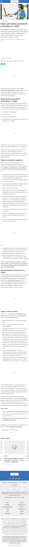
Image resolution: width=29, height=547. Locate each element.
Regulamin (4, 482)
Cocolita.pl (7, 513)
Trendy (6, 456)
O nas (20, 482)
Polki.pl (7, 509)
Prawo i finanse (5, 20)
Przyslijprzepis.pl (21, 509)
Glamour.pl (21, 502)
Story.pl (21, 513)
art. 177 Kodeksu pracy (21, 315)
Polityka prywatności (12, 482)
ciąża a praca (5, 429)
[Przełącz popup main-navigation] (1, 1)
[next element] (28, 455)
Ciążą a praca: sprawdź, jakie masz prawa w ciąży (15, 411)
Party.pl (21, 507)
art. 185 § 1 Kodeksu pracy (12, 280)
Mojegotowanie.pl (21, 504)
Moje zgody (14, 485)
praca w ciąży (14, 429)
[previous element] (1, 455)
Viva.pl (7, 511)
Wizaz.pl (21, 511)
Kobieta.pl (7, 504)
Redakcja (25, 482)
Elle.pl (7, 502)
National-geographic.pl (7, 507)
